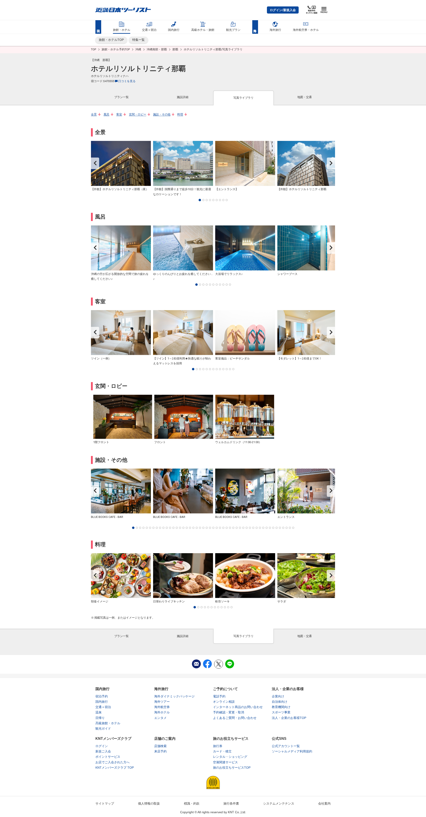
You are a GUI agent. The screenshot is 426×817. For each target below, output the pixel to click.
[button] (283, 10)
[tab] (121, 97)
